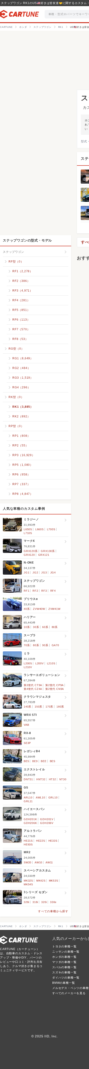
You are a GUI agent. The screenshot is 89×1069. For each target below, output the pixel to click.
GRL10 (53, 797)
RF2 (35, 590)
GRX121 (43, 554)
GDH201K (30, 819)
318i (35, 902)
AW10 (38, 862)
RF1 (26, 590)
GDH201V (46, 819)
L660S (39, 529)
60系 (45, 627)
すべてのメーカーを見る (69, 993)
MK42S (41, 880)
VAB (26, 724)
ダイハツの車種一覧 (66, 977)
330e (53, 902)
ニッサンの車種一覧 (66, 951)
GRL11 (28, 801)
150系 (38, 706)
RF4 (53, 590)
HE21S (28, 840)
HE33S (52, 840)
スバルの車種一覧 (64, 967)
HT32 (52, 779)
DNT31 (28, 779)
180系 (60, 706)
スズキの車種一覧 (64, 972)
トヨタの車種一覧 (64, 946)
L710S (28, 533)
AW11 (49, 862)
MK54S (28, 884)
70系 (27, 645)
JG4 (53, 572)
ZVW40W (39, 608)
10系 (27, 627)
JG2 (35, 572)
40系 (27, 608)
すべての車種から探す (53, 911)
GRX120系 (31, 551)
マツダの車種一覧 (64, 962)
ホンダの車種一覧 (64, 957)
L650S (28, 529)
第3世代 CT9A (33, 685)
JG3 (44, 572)
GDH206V (46, 823)
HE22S (40, 840)
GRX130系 (48, 551)
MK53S (53, 880)
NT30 (62, 779)
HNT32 (41, 779)
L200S (28, 663)
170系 (49, 706)
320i (44, 902)
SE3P (27, 743)
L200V (39, 663)
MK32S (28, 880)
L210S (51, 663)
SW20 (27, 862)
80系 (55, 627)
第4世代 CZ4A (33, 688)
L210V (28, 667)
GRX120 (29, 554)
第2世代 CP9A (54, 685)
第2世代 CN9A (54, 688)
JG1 (26, 572)
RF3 (44, 590)
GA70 (55, 645)
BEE (43, 761)
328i (26, 902)
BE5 (26, 761)
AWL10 (40, 797)
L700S (51, 529)
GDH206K (30, 823)
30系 (36, 627)
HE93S (28, 844)
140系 (27, 706)
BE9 (34, 761)
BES (52, 761)
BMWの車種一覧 (63, 982)
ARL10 (28, 797)
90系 (45, 645)
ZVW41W (54, 608)
